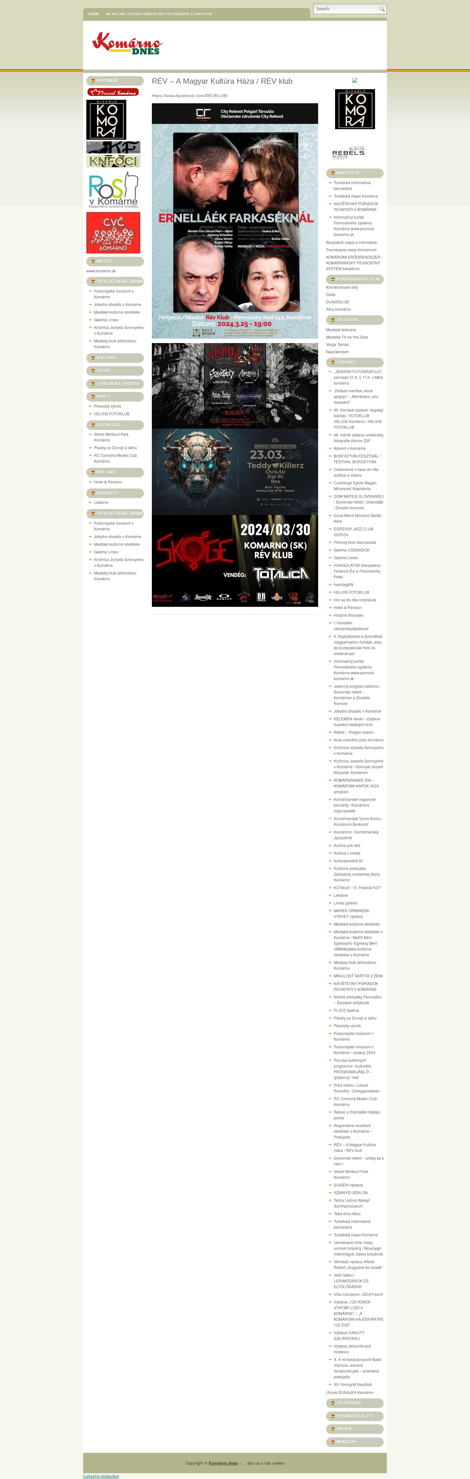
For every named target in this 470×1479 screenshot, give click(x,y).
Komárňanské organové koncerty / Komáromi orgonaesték (355, 804)
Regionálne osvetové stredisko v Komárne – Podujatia (353, 1131)
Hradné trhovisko (349, 615)
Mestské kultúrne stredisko (117, 312)
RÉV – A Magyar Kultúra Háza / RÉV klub (355, 1147)
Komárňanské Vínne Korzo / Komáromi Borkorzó (358, 821)
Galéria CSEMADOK (352, 549)
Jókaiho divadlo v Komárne (117, 304)
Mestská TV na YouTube (347, 337)
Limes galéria (345, 902)
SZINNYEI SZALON (351, 1192)
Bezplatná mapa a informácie (351, 242)
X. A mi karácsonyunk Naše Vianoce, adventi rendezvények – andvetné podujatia (357, 1368)
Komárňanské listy (342, 287)
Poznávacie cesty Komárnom (351, 249)
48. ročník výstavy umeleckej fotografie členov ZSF (159, 14)
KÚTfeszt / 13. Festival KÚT (357, 887)
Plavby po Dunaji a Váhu (115, 447)
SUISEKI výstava (348, 1184)
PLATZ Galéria (346, 1010)
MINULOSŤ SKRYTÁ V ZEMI (358, 975)
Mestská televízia (341, 329)
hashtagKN (343, 584)
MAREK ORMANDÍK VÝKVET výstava (351, 913)
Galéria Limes (106, 319)
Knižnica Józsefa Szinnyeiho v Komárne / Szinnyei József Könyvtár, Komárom (359, 766)
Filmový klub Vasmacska (355, 542)
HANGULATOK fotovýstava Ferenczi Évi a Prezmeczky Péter (357, 570)
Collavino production (101, 1476)
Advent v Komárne (350, 448)
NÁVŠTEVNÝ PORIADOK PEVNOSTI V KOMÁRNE (356, 206)
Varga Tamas (337, 344)
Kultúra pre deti (347, 845)
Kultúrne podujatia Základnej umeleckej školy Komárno (357, 873)
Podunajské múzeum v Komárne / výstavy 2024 (354, 1049)
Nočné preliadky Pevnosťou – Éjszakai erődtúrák (358, 999)
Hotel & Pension (108, 481)
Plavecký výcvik (107, 406)
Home (94, 14)
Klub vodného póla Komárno (359, 739)
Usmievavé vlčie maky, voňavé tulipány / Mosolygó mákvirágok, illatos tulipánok (358, 1248)
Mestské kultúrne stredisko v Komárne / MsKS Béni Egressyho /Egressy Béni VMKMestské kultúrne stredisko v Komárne (358, 943)
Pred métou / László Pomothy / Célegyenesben (357, 1087)
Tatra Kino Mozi (347, 1213)
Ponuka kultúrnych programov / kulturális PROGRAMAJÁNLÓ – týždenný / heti (353, 1068)
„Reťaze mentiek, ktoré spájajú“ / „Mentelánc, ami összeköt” (356, 396)
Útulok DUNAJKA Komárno (349, 1392)
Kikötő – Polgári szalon (354, 732)
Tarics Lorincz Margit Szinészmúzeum (352, 1203)
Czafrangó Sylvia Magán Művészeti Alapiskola (355, 485)
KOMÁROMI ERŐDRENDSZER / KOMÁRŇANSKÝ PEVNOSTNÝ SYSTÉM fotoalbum (354, 262)
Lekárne (101, 502)
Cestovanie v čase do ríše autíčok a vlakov (356, 472)
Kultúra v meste (347, 853)
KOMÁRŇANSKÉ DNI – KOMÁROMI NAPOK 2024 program (356, 785)
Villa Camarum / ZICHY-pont (358, 1294)
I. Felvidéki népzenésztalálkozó (351, 625)
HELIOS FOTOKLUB (111, 413)
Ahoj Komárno (338, 309)
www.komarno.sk (101, 270)
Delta (330, 294)
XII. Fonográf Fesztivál (353, 1384)
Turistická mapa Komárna (356, 196)
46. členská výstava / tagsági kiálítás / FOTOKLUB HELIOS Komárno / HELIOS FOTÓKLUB (358, 418)
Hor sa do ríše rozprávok (355, 599)
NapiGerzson (337, 351)
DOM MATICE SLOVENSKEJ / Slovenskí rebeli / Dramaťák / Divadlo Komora (359, 501)
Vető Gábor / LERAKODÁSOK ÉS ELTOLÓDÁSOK (351, 1280)
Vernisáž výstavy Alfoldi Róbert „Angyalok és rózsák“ (358, 1264)
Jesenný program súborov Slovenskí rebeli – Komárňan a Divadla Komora (356, 694)
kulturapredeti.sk (348, 860)
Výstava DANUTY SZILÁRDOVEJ (349, 1335)
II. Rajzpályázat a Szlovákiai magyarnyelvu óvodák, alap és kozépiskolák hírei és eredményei (358, 644)
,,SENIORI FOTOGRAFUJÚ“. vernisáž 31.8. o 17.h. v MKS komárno (358, 377)
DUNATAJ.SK (337, 301)
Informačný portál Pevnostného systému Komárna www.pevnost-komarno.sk (354, 225)
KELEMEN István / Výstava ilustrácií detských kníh (357, 721)
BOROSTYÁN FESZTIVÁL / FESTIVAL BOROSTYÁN (357, 458)
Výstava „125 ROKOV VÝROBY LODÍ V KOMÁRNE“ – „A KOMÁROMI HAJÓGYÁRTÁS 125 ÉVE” (358, 1313)
